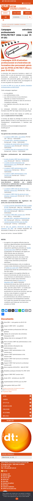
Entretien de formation (19, 388)
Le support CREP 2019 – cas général (14, 137)
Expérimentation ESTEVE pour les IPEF (15, 381)
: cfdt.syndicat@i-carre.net (8, 468)
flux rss (25, 3)
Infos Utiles (6, 416)
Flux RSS (5, 471)
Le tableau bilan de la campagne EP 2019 (16, 149)
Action (4, 396)
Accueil (4, 24)
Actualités (10, 24)
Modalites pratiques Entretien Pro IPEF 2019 (17, 371)
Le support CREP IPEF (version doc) (14, 214)
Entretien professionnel (8, 388)
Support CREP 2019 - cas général (14, 326)
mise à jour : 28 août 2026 (10, 1)
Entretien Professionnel (11, 389)
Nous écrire (5, 485)
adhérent (17, 13)
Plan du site (5, 479)
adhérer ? (5, 13)
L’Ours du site (6, 478)
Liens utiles (5, 481)
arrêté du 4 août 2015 (12, 268)
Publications (6, 409)
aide (30, 3)
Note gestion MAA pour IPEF (12, 385)
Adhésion (27, 13)
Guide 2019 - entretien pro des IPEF (14, 378)
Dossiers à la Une (7, 406)
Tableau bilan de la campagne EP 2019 (15, 338)
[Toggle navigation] (3, 20)
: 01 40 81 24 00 (5, 466)
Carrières (5, 399)
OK (17, 498)
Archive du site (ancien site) (9, 488)
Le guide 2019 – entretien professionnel (15, 140)
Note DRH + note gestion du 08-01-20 (15, 322)
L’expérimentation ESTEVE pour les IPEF (15, 222)
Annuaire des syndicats (8, 483)
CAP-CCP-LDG (6, 403)
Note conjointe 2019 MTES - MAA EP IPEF (16, 367)
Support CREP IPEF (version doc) (13, 374)
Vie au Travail (6, 412)
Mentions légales (7, 476)
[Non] (31, 496)
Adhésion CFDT (6, 474)
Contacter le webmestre (8, 487)
